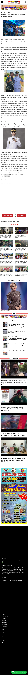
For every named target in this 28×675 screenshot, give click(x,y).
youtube (5, 624)
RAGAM (12, 177)
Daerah (5, 177)
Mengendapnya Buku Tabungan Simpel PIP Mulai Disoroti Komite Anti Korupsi (16, 331)
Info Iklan (20, 580)
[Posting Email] (2, 176)
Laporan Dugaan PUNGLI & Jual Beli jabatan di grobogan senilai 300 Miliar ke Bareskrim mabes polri (13, 382)
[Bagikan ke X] (7, 176)
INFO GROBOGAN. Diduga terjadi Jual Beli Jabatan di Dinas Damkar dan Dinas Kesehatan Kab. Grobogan (13, 408)
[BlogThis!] (6, 176)
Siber (9, 580)
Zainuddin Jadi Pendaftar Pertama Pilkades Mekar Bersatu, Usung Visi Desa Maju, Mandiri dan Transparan (17, 338)
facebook (5, 617)
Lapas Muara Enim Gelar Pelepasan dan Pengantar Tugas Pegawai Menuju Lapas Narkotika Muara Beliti (6, 276)
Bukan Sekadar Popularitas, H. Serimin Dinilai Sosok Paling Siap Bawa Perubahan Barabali (6, 263)
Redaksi (5, 580)
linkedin (5, 626)
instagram (5, 622)
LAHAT (9, 177)
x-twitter (5, 618)
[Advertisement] (14, 541)
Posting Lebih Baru (8, 215)
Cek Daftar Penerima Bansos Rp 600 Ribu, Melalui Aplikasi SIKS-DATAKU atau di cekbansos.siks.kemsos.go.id (16, 325)
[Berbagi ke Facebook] (8, 176)
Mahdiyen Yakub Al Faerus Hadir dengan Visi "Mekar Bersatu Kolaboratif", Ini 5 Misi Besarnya (21, 263)
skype (4, 620)
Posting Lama (21, 215)
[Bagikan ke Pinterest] (9, 176)
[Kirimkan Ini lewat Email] (4, 176)
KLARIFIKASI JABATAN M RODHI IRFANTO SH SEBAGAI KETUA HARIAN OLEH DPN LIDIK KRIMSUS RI (13, 460)
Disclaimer (14, 580)
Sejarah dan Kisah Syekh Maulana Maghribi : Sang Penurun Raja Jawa (17, 344)
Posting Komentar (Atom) (13, 221)
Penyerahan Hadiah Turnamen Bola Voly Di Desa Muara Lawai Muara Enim (17, 352)
